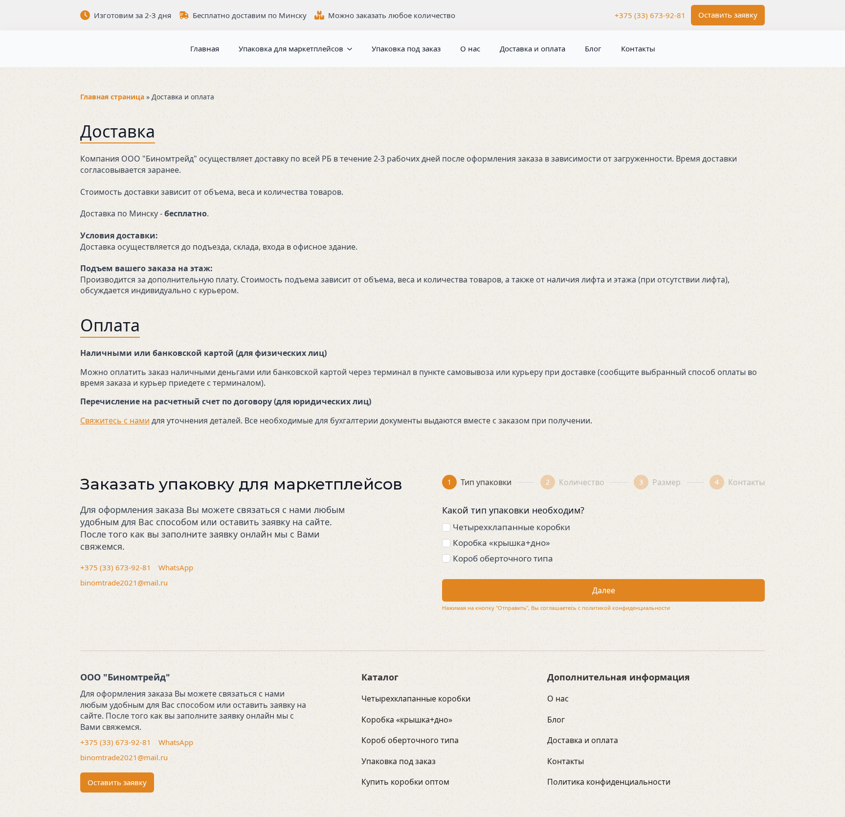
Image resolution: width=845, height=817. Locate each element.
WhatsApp (175, 567)
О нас (470, 48)
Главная (204, 48)
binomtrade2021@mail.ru (124, 582)
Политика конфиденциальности (608, 781)
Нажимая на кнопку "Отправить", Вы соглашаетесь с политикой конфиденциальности (556, 607)
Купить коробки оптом (405, 781)
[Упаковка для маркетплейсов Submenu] (347, 48)
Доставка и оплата (532, 48)
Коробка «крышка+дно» (501, 542)
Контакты (638, 48)
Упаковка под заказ (406, 48)
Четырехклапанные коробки (511, 527)
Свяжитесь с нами (115, 420)
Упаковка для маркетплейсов (291, 48)
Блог (593, 48)
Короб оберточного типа (503, 558)
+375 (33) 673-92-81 (650, 15)
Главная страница (112, 96)
